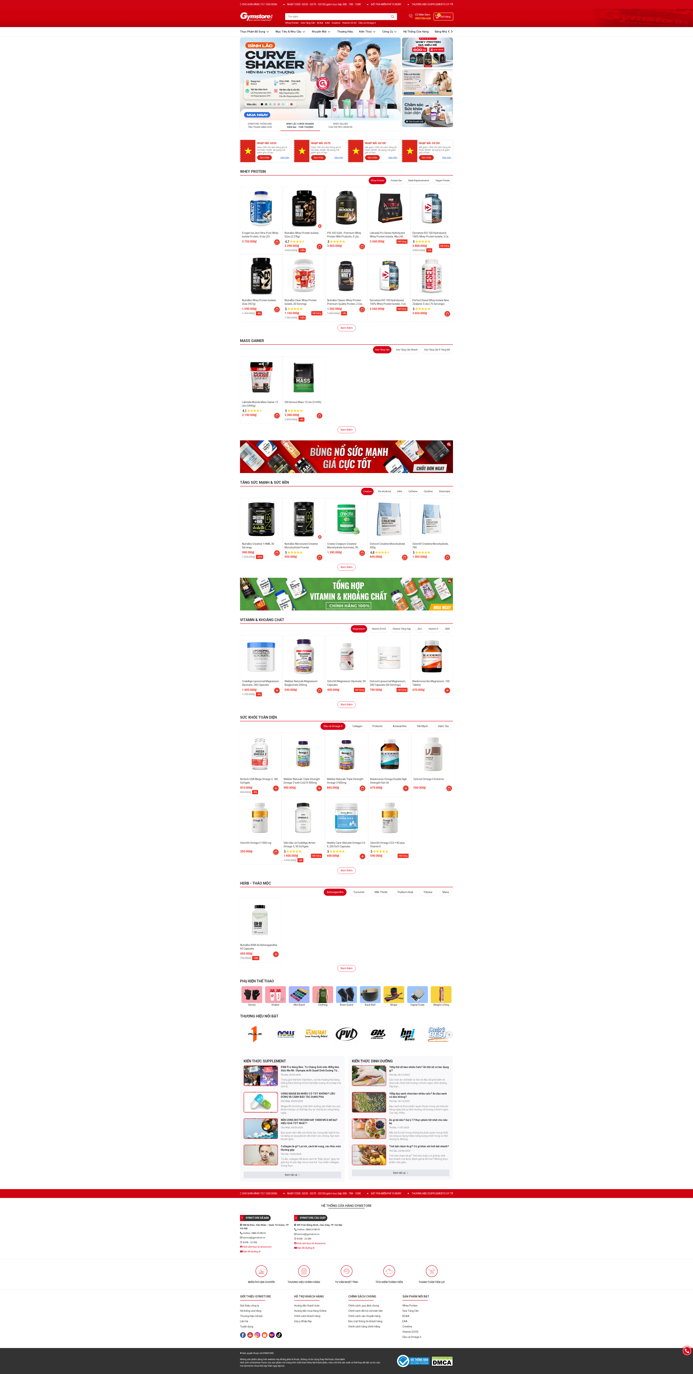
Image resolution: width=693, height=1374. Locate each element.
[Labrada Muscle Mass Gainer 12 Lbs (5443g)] (261, 377)
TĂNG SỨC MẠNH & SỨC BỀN (264, 482)
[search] (392, 16)
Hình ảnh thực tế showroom (257, 1246)
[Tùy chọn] (277, 242)
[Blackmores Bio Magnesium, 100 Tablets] (431, 656)
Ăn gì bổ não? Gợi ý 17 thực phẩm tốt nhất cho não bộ (418, 1122)
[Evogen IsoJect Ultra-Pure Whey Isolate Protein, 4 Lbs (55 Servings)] (261, 208)
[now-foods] (286, 1034)
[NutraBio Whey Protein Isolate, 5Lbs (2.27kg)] (304, 208)
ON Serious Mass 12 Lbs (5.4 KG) (303, 402)
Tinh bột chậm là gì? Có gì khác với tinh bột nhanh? (419, 1146)
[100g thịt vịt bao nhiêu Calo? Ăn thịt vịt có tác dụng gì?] (369, 1075)
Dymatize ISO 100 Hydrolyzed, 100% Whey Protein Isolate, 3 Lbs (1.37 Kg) (388, 304)
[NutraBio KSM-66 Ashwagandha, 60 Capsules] (260, 920)
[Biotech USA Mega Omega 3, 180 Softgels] (260, 754)
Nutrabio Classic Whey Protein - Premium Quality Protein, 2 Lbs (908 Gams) (345, 304)
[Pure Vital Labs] (347, 1034)
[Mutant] (316, 1034)
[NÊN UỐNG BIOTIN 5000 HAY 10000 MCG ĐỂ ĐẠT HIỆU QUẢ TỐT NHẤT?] (261, 1128)
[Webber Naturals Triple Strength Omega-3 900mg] (346, 754)
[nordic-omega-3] (427, 82)
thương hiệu (345, 31)
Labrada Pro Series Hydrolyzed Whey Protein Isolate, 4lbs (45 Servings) (387, 236)
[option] (255, 1034)
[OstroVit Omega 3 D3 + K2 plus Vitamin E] (390, 818)
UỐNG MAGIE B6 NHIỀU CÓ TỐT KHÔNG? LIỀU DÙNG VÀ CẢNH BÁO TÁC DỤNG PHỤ (308, 1095)
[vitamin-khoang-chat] (346, 594)
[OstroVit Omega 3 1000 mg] (260, 818)
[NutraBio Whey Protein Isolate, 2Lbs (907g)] (261, 275)
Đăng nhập (442, 31)
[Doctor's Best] (438, 1034)
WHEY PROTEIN (253, 171)
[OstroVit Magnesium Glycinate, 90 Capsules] (346, 656)
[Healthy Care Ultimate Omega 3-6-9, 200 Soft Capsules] (346, 818)
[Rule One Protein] (255, 1034)
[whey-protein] (427, 53)
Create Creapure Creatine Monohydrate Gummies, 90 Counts (342, 547)
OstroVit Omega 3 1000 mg (255, 842)
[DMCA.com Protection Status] (442, 1361)
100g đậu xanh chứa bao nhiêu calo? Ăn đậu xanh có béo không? (418, 1095)
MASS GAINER (252, 341)
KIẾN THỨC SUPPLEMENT (265, 1061)
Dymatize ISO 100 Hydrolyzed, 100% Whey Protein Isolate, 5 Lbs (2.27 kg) (431, 236)
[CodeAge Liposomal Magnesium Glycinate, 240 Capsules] (261, 656)
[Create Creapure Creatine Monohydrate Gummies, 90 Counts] (346, 519)
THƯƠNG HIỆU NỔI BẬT (259, 1016)
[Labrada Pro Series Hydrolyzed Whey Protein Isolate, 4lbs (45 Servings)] (389, 208)
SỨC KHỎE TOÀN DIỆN (258, 717)
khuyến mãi (319, 31)
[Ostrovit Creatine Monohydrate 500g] (389, 519)
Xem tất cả (291, 1174)
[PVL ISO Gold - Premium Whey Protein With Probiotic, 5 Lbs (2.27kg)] (346, 208)
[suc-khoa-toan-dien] (427, 112)
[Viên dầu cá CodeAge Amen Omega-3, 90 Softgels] (303, 818)
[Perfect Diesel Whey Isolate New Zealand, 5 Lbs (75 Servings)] (431, 275)
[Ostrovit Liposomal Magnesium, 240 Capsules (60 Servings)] (389, 656)
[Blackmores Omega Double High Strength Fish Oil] (390, 754)
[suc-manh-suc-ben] (346, 456)
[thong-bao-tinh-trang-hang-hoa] (320, 78)
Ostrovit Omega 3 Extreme (428, 779)
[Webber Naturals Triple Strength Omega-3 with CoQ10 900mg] (303, 754)
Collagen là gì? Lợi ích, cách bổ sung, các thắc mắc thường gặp (311, 1148)
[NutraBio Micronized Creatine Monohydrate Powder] (304, 519)
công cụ (388, 31)
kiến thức (365, 31)
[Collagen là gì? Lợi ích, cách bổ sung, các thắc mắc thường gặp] (261, 1155)
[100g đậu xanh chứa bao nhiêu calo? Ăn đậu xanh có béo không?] (369, 1102)
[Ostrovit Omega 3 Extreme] (433, 754)
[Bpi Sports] (408, 1034)
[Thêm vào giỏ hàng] (277, 690)
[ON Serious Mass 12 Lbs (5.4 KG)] (304, 377)
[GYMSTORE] (257, 17)
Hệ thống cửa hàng (416, 31)
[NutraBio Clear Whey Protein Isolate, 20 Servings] (304, 275)
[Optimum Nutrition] (377, 1034)
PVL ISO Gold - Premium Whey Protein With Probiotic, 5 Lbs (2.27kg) (344, 236)
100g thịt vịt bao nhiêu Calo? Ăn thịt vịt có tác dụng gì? (419, 1069)
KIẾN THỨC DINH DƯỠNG (372, 1061)
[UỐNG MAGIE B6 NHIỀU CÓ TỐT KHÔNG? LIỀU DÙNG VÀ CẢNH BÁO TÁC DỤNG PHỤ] (261, 1102)
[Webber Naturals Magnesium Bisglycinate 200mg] (304, 656)
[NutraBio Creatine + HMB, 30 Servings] (261, 519)
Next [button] (449, 1034)
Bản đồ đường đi (251, 1251)
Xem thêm (347, 327)
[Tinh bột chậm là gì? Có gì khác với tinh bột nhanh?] (369, 1155)
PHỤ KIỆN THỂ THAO (257, 981)
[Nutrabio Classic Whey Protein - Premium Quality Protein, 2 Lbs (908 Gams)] (346, 275)
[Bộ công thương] (414, 1361)
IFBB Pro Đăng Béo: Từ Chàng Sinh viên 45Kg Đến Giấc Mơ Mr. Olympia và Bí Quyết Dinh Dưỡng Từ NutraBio (310, 1069)
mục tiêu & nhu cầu (289, 31)
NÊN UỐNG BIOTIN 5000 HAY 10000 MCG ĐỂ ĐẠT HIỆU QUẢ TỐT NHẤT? (309, 1122)
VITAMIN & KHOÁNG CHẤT (262, 620)
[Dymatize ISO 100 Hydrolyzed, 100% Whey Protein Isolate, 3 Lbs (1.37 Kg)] (389, 275)
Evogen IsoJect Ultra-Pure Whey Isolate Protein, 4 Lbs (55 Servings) (260, 236)
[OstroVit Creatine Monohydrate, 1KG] (431, 519)
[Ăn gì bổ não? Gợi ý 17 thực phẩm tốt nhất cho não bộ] (369, 1128)
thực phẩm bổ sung (253, 31)
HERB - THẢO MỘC (255, 883)
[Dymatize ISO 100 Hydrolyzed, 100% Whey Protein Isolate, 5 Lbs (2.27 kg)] (431, 208)
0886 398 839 (423, 18)
